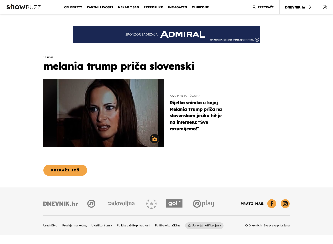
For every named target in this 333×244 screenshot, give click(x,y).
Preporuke (153, 7)
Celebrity (73, 7)
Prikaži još (65, 170)
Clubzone (200, 7)
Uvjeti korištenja (102, 225)
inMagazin (177, 7)
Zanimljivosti (100, 7)
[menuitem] (325, 7)
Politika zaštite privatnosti (133, 225)
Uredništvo (50, 225)
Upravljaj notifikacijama (206, 225)
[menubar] (325, 7)
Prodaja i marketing (74, 225)
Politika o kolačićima (167, 225)
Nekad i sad (128, 7)
